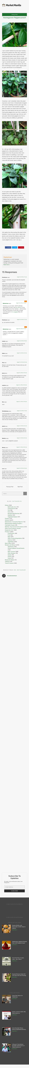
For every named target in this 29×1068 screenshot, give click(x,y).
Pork (9, 512)
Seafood (10, 540)
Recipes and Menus (10, 545)
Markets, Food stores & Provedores (14, 526)
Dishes (6, 505)
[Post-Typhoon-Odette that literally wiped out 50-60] (14, 637)
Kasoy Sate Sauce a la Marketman (17, 996)
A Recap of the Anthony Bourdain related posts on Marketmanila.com (18, 1046)
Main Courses (11, 551)
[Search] (25, 493)
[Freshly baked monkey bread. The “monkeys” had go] (6, 702)
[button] (8, 247)
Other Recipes (11, 553)
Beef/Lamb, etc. (12, 507)
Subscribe (14, 891)
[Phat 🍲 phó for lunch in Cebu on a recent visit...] (6, 598)
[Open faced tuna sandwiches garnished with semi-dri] (14, 807)
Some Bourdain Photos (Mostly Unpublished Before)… (19, 1028)
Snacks (10, 556)
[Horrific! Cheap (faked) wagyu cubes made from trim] (14, 744)
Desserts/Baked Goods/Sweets (16, 548)
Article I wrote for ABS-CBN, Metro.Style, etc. (19, 1012)
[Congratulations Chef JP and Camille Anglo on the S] (23, 598)
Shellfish (10, 515)
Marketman (5, 303)
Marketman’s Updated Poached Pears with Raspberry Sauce (19, 942)
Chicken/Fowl (11, 508)
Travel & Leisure (9, 563)
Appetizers (11, 546)
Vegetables (11, 541)
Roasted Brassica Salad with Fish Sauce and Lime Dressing (19, 974)
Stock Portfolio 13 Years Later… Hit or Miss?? (18, 958)
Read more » (7, 264)
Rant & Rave (8, 543)
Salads (9, 555)
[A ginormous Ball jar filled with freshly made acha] (23, 830)
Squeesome (14, 1066)
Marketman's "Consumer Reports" (14, 521)
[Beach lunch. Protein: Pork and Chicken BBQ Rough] (6, 801)
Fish (9, 510)
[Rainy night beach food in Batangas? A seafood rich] (23, 712)
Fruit (9, 535)
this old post (18, 307)
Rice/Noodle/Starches (13, 513)
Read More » (14, 929)
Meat (9, 536)
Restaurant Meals (9, 560)
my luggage (15, 311)
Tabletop (7, 561)
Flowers (7, 518)
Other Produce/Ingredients (15, 538)
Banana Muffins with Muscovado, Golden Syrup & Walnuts (18, 927)
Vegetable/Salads (12, 516)
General (7, 520)
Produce (7, 531)
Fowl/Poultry (11, 533)
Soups (9, 558)
